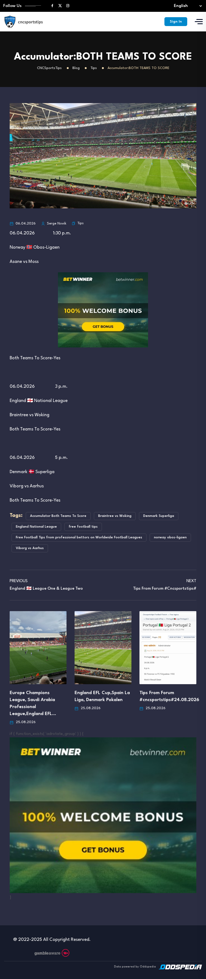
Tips (80, 223)
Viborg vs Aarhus (30, 548)
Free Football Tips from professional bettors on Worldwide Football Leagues (79, 537)
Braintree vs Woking (114, 516)
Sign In (176, 21)
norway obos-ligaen (170, 537)
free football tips (83, 526)
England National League (36, 526)
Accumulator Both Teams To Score (58, 516)
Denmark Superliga (158, 516)
